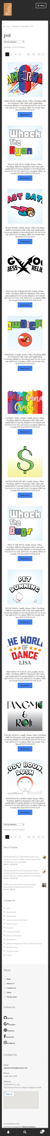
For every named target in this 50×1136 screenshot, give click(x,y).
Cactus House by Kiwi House (16, 920)
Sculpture (9, 928)
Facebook (10, 1037)
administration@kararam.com (16, 1068)
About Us (10, 983)
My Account (12, 997)
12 (39, 54)
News (9, 992)
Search (25, 1132)
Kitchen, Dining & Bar (14, 935)
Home (8, 26)
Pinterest (10, 1031)
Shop (9, 979)
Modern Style (11, 916)
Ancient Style (11, 912)
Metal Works (11, 939)
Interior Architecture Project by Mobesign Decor (24, 943)
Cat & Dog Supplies (13, 931)
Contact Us (11, 988)
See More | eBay (12, 951)
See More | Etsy (12, 947)
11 (34, 54)
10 (29, 54)
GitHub (10, 1018)
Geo (8, 908)
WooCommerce (28, 1127)
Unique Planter (11, 924)
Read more (25, 114)
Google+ (12, 1024)
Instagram (11, 1043)
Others (9, 955)
